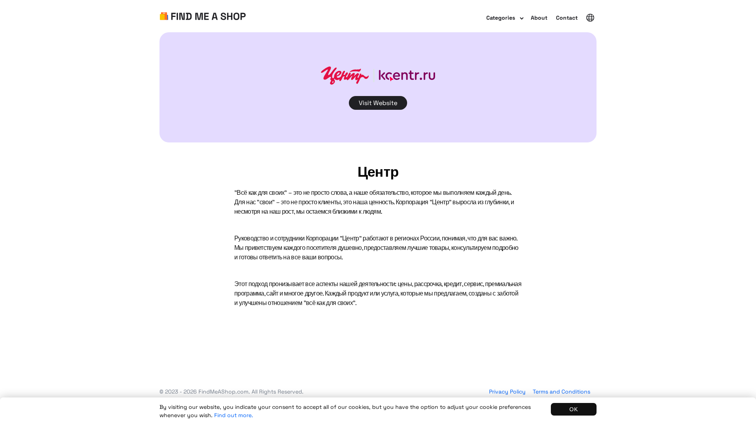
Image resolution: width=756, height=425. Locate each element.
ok (573, 409)
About (539, 17)
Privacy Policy (507, 391)
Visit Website (378, 103)
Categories (500, 17)
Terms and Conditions (561, 391)
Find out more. (233, 415)
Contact (567, 17)
